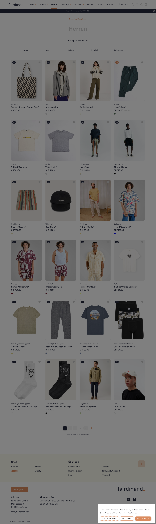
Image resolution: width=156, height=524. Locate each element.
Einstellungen (109, 518)
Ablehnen (126, 518)
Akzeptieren (143, 518)
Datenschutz (135, 513)
